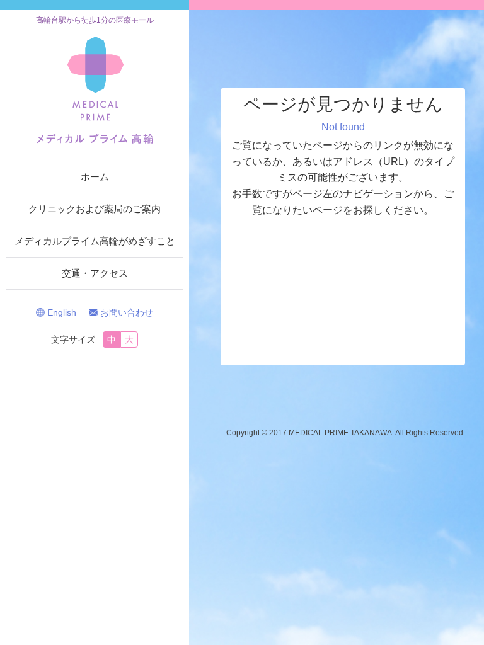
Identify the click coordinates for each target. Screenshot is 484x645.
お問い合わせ (126, 312)
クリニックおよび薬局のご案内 (94, 208)
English (61, 312)
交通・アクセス (95, 273)
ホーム (95, 176)
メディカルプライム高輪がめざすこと (94, 241)
